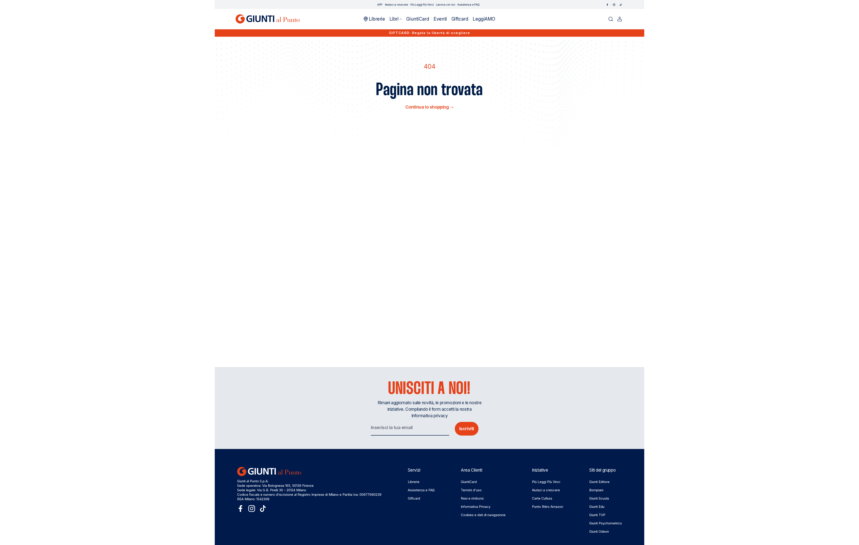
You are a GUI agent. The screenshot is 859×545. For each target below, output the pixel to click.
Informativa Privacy (475, 506)
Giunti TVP (597, 515)
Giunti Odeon (599, 531)
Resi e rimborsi (472, 498)
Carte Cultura (542, 498)
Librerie (413, 482)
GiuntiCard (469, 482)
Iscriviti (466, 428)
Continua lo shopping (427, 107)
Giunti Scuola (599, 498)
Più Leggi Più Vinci (546, 482)
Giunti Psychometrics (605, 523)
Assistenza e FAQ (421, 490)
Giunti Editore (599, 482)
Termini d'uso (471, 490)
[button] (395, 19)
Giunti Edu (596, 506)
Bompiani (596, 490)
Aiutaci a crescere (546, 490)
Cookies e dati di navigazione (483, 515)
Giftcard (414, 498)
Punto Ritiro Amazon (547, 506)
